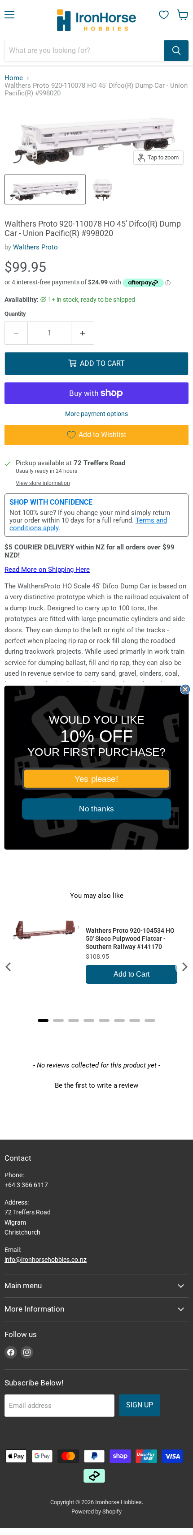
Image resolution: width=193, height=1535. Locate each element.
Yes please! (96, 778)
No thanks (96, 809)
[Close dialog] (185, 689)
